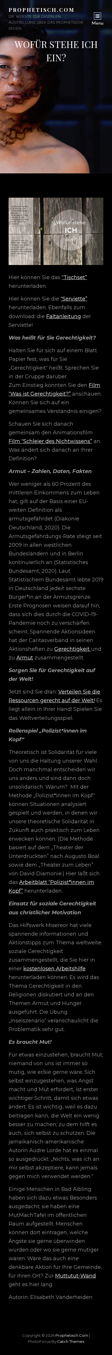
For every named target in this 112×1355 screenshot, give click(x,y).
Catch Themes (70, 1341)
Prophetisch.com (42, 9)
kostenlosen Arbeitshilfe (54, 968)
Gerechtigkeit (72, 649)
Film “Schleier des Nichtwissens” (50, 441)
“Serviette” (74, 299)
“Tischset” (74, 277)
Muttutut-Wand (75, 1276)
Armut (24, 658)
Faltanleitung (63, 316)
